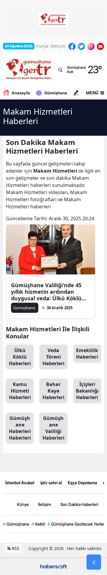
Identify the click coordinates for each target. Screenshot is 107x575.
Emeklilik (87, 353)
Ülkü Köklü (20, 357)
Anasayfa (21, 92)
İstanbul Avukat (19, 482)
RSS (15, 548)
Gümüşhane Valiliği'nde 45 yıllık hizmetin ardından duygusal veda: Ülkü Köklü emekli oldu (46, 291)
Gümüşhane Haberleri (20, 428)
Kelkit (38, 523)
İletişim (58, 46)
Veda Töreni (53, 357)
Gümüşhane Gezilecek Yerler (76, 523)
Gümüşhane (55, 92)
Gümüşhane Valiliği (53, 428)
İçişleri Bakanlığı (87, 391)
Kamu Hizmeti (20, 391)
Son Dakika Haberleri (79, 504)
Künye (42, 46)
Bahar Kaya (53, 391)
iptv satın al (51, 482)
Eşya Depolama (82, 482)
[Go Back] (93, 562)
